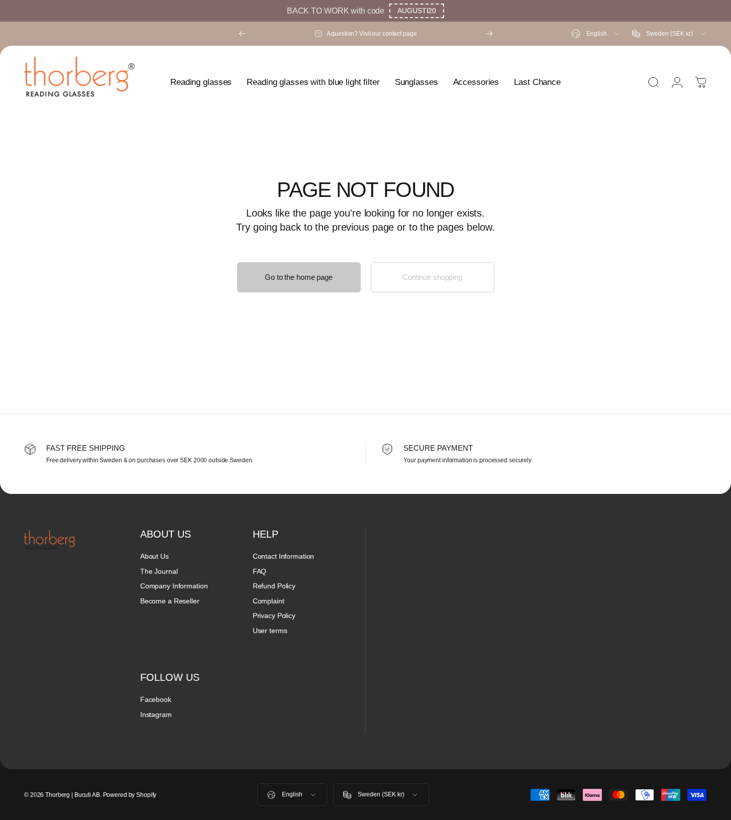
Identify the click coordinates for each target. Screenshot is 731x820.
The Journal (159, 571)
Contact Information (284, 556)
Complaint (268, 601)
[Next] (489, 34)
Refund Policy (274, 586)
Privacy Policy (274, 615)
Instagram (156, 714)
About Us (154, 556)
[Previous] (242, 34)
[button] (416, 11)
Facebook (155, 699)
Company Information (174, 586)
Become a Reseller (169, 601)
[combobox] (596, 34)
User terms (270, 631)
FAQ (260, 571)
